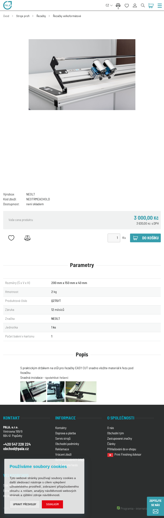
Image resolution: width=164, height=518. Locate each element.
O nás (110, 428)
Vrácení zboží (63, 454)
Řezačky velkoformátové (67, 16)
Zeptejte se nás (155, 503)
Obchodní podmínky (67, 444)
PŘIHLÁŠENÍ (136, 3)
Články (111, 444)
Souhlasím (52, 504)
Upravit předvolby (24, 504)
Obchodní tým (115, 433)
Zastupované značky (119, 438)
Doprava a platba (65, 433)
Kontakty (60, 428)
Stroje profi (22, 16)
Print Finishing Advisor (128, 454)
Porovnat (27, 238)
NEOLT (30, 194)
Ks (124, 238)
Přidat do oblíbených (11, 238)
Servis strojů (62, 438)
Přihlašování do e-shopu (121, 449)
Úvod (6, 16)
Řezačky (41, 16)
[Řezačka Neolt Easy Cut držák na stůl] (82, 75)
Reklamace (62, 449)
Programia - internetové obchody (141, 508)
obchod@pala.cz (16, 449)
